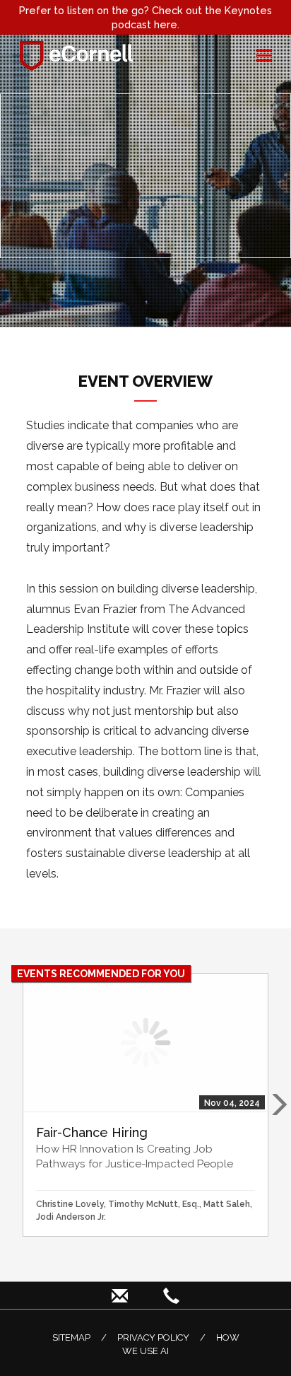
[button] (278, 1104)
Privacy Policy (153, 1337)
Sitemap (71, 1337)
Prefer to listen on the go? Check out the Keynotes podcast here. (145, 17)
